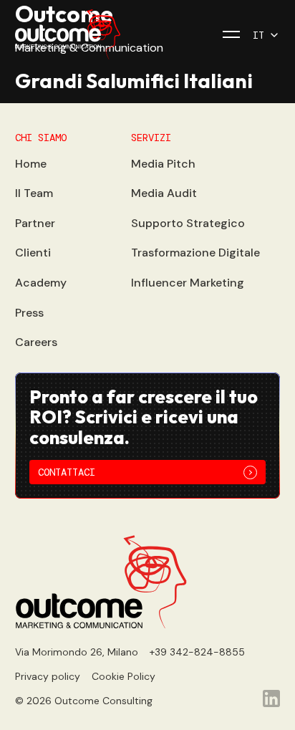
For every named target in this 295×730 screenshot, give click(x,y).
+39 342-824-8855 (197, 651)
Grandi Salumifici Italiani (134, 80)
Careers (36, 342)
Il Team (34, 193)
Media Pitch (163, 163)
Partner (35, 223)
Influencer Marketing (187, 282)
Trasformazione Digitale (195, 252)
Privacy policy (47, 676)
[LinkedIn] (271, 698)
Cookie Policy (123, 676)
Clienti (33, 252)
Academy (41, 282)
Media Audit (164, 193)
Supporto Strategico (188, 223)
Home (31, 163)
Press (29, 312)
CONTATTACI (66, 472)
